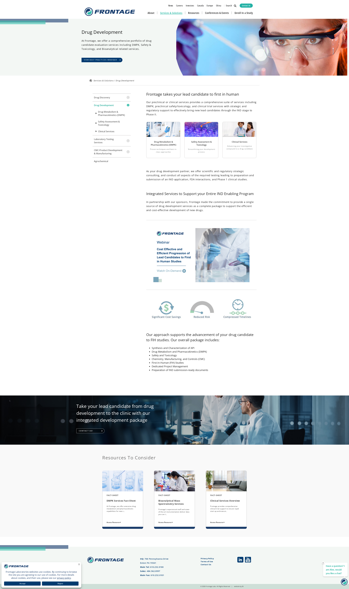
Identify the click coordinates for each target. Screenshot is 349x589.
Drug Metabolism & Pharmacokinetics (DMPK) (111, 113)
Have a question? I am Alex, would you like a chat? (335, 569)
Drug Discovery (102, 97)
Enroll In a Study (244, 13)
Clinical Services (106, 131)
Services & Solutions (171, 13)
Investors (190, 5)
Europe (210, 5)
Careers (179, 5)
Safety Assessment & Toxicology (109, 123)
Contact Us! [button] (86, 431)
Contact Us (246, 5)
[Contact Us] (344, 584)
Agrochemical (101, 161)
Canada (200, 5)
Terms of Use (207, 561)
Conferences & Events (217, 13)
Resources (193, 13)
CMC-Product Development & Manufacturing (108, 152)
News (170, 5)
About (151, 13)
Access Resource (113, 522)
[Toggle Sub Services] (128, 97)
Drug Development (104, 105)
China (218, 5)
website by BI (238, 586)
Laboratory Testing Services (104, 141)
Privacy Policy (207, 558)
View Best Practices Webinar (100, 60)
